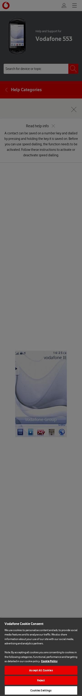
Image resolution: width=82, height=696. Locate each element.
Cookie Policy (49, 661)
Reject (41, 680)
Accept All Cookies (41, 670)
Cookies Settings (40, 690)
